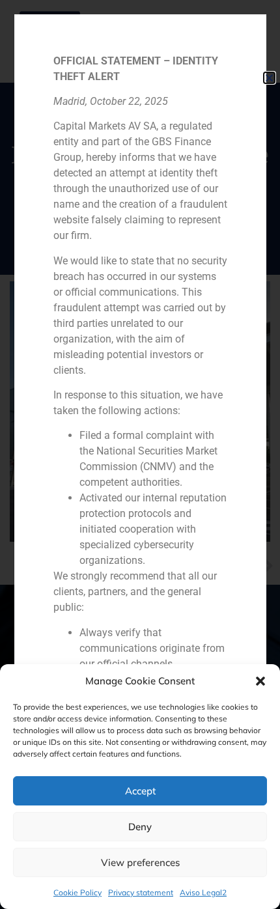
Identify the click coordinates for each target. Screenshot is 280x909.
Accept (140, 791)
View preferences (140, 862)
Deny (140, 826)
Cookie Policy (77, 892)
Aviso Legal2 (203, 892)
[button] (260, 681)
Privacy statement (140, 892)
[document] (140, 454)
